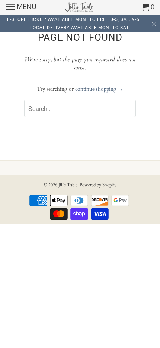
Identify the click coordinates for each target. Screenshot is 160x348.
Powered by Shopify (98, 185)
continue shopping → (99, 89)
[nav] (21, 7)
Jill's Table (67, 185)
